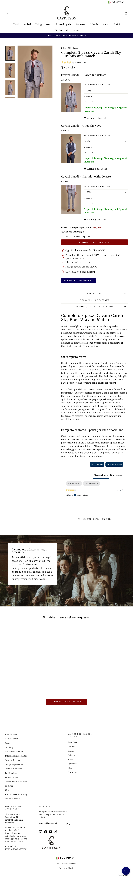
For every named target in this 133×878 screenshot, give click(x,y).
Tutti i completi (22, 24)
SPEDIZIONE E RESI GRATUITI (94, 307)
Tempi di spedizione (14, 764)
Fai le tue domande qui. (94, 519)
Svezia (71, 759)
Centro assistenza (13, 799)
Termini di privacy (13, 760)
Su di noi (9, 786)
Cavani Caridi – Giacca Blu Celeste (83, 75)
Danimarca (73, 764)
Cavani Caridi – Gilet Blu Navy (81, 125)
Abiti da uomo (74, 48)
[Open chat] (126, 871)
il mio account (60, 30)
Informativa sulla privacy (16, 794)
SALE (117, 24)
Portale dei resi (11, 777)
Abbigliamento (43, 24)
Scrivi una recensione (114, 464)
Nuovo (106, 24)
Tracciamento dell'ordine (16, 782)
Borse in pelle (64, 24)
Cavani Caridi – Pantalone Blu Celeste (86, 176)
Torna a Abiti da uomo (68, 702)
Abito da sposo (11, 739)
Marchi (94, 24)
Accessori (81, 24)
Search (8, 743)
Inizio (63, 48)
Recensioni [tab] (101, 475)
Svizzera (71, 755)
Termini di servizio (13, 769)
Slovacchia (72, 772)
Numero (89, 97)
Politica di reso (11, 773)
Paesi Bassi (72, 742)
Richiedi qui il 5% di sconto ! (79, 280)
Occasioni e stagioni (94, 300)
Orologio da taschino (14, 752)
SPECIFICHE (94, 293)
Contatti (76, 30)
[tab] (116, 475)
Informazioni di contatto (16, 756)
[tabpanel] (94, 497)
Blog (7, 790)
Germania (72, 747)
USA (70, 768)
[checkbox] (91, 483)
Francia (71, 751)
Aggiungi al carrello (94, 242)
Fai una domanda (97, 464)
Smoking (9, 747)
